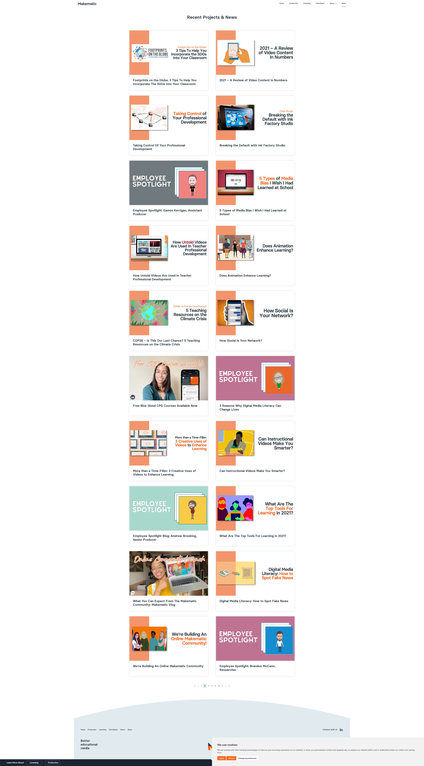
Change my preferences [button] (247, 758)
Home (281, 3)
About (332, 3)
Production (293, 3)
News (344, 3)
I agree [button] (221, 758)
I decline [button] (231, 758)
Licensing (306, 3)
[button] (335, 3)
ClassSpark (320, 3)
